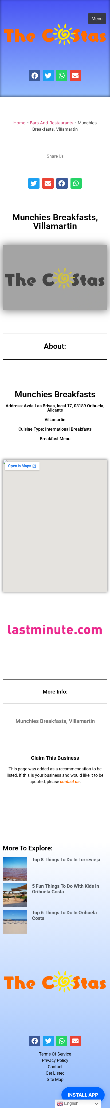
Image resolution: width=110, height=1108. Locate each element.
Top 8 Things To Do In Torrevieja (66, 859)
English (70, 1103)
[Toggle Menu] (97, 18)
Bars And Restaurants (51, 122)
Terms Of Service (55, 1054)
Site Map (55, 1079)
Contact (55, 1066)
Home (19, 122)
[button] (34, 75)
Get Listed (55, 1073)
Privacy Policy (55, 1060)
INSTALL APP (83, 1095)
